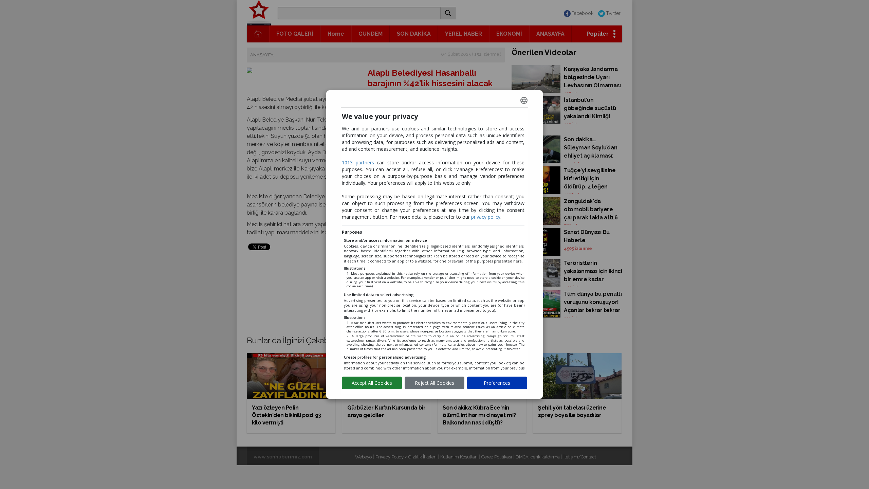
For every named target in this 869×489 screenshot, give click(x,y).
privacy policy (485, 217)
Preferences (497, 383)
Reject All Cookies (434, 383)
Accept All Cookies (372, 383)
